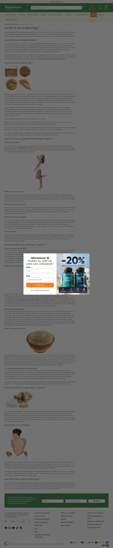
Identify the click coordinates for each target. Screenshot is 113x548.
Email (28, 276)
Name (28, 267)
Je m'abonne (40, 285)
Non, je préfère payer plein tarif (40, 290)
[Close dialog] (87, 255)
